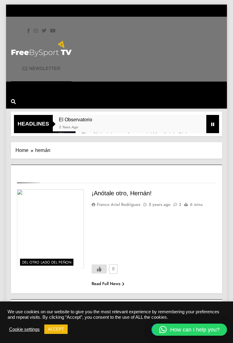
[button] (189, 330)
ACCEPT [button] (56, 329)
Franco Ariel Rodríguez (118, 204)
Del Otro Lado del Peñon (46, 262)
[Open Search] (13, 101)
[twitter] (44, 31)
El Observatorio (75, 119)
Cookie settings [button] (24, 329)
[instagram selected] (36, 31)
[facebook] (28, 31)
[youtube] (52, 31)
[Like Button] (99, 269)
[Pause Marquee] (212, 124)
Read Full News (106, 284)
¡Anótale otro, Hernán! (122, 193)
